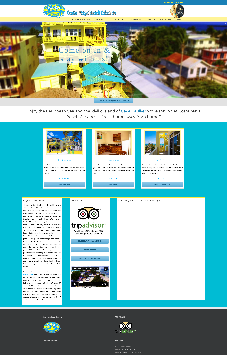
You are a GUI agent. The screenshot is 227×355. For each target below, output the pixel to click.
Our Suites (113, 160)
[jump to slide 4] (117, 96)
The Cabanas (64, 160)
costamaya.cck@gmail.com (130, 352)
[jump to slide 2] (112, 96)
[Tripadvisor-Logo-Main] (88, 207)
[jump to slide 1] (110, 96)
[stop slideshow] (119, 96)
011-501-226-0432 (128, 349)
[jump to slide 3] (115, 96)
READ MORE (64, 178)
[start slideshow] (107, 96)
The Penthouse (162, 160)
